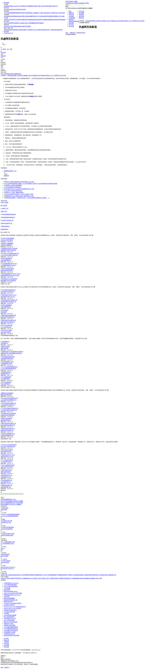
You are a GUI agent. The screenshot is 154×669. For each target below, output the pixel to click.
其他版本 (81, 14)
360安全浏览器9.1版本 (7, 535)
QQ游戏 (14, 501)
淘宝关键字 (4, 312)
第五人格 (19, 23)
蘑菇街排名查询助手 (6, 395)
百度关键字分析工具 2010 (8, 296)
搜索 (66, 6)
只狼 (28, 29)
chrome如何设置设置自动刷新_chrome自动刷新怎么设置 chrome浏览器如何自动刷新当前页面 (31, 183)
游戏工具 (113, 575)
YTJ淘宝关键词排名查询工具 (9, 410)
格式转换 (21, 13)
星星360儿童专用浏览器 (10, 622)
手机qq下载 (99, 578)
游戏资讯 (20, 26)
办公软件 (20, 6)
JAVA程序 (23, 575)
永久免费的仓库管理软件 (11, 630)
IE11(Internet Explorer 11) (7, 568)
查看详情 (6, 175)
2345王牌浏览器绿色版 (10, 584)
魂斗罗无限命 (111, 21)
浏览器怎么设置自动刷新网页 (13, 185)
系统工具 (55, 6)
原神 (10, 23)
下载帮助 (6, 642)
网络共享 (33, 575)
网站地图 (6, 2)
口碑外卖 (81, 578)
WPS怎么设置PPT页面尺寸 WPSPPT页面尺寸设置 (19, 194)
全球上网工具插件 (6, 332)
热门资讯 (71, 24)
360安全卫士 (74, 8)
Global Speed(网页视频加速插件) (10, 516)
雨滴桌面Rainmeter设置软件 (8, 280)
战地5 (55, 29)
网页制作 (28, 575)
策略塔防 (32, 16)
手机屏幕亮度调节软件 (7, 358)
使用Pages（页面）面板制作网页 (14, 192)
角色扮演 (42, 16)
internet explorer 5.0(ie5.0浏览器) (12, 608)
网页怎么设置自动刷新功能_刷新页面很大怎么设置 (19, 181)
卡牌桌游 (27, 16)
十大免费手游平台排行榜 (137, 21)
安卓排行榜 (22, 9)
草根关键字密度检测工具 (8, 317)
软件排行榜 (68, 1)
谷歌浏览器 (4, 509)
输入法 (13, 6)
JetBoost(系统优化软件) (7, 466)
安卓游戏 (16, 9)
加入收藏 (74, 1)
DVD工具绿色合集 (6, 327)
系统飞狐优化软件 (6, 471)
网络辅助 (52, 575)
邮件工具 (72, 575)
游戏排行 (16, 29)
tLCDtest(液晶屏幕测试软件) (8, 368)
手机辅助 (27, 13)
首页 (70, 11)
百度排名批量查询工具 (7, 435)
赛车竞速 (42, 19)
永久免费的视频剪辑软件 (11, 627)
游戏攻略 (6, 29)
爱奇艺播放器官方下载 (67, 578)
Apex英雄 (37, 29)
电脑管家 (8, 499)
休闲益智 (11, 16)
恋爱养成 (57, 19)
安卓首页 (6, 9)
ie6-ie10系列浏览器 (9, 620)
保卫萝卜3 (48, 29)
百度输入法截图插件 (6, 245)
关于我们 (6, 638)
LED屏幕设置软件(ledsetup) (8, 265)
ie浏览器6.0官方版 (6, 522)
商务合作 (6, 640)
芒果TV (14, 502)
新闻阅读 (77, 575)
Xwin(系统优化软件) (6, 461)
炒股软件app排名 (8, 623)
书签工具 (98, 575)
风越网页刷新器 (80, 32)
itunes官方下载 (48, 578)
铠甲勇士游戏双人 (102, 21)
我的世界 (59, 29)
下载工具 (39, 6)
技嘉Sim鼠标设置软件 (7, 270)
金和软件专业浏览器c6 (10, 610)
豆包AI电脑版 (88, 8)
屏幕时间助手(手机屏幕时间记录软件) (11, 353)
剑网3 (52, 29)
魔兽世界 (35, 23)
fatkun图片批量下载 (9, 611)
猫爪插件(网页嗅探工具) (10, 600)
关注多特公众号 (8, 33)
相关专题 (81, 16)
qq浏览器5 (7, 596)
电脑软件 (71, 13)
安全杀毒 (44, 6)
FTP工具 (43, 575)
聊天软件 (3, 501)
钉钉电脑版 (20, 501)
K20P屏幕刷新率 (5, 378)
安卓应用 (71, 14)
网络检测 (38, 575)
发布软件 (6, 31)
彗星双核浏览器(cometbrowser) (12, 595)
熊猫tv (94, 578)
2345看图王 (18, 504)
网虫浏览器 (7, 589)
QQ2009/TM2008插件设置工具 (9, 255)
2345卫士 (13, 499)
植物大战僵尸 (23, 29)
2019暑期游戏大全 (26, 578)
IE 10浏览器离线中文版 (7, 543)
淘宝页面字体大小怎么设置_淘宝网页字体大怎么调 (19, 189)
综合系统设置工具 (6, 482)
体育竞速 (47, 16)
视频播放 (30, 6)
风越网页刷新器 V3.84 (10, 171)
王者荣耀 (30, 23)
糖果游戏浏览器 (8, 601)
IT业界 (11, 26)
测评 (29, 26)
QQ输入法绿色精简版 (7, 240)
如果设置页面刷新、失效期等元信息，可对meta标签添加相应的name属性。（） (27, 197)
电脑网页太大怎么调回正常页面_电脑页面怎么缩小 (19, 196)
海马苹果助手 (17, 578)
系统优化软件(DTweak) (7, 456)
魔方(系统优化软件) (6, 451)
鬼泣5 (26, 23)
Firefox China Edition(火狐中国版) (13, 593)
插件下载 (57, 575)
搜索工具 (82, 575)
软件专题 (71, 26)
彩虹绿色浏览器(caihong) (11, 591)
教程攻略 (71, 23)
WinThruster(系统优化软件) (8, 446)
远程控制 (17, 575)
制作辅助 (93, 575)
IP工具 (47, 575)
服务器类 (62, 575)
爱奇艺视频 (81, 8)
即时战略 (21, 19)
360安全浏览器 (5, 562)
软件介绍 (81, 11)
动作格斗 (6, 19)
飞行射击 (16, 19)
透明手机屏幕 (4, 348)
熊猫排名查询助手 (6, 420)
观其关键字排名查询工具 (8, 322)
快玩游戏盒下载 (56, 578)
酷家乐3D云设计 (10, 504)
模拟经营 (52, 16)
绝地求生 (6, 23)
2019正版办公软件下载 (37, 578)
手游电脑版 (72, 18)
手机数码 (15, 26)
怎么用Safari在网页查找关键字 (13, 190)
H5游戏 (62, 16)
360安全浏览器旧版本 (7, 529)
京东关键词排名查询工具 (8, 405)
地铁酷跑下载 (88, 578)
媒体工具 (3, 502)
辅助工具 (57, 16)
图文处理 (3, 504)
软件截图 (81, 13)
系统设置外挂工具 (6, 477)
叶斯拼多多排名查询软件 (8, 415)
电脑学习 (37, 13)
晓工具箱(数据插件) (9, 617)
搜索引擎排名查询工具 (7, 430)
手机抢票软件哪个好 (91, 21)
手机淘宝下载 (4, 578)
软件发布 (6, 643)
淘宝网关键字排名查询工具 (8, 301)
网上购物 (108, 575)
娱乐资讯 (25, 26)
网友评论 (81, 18)
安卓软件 (11, 9)
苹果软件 (71, 19)
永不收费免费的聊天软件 (11, 628)
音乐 (16, 6)
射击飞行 (37, 16)
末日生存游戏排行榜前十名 (122, 21)
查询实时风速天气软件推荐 (11, 635)
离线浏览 (72, 32)
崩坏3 (23, 23)
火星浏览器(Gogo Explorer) (11, 583)
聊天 (5, 6)
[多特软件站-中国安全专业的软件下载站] (77, 3)
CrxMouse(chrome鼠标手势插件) (12, 603)
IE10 (2, 549)
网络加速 (12, 575)
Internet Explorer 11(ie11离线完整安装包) (15, 606)
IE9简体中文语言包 (9, 605)
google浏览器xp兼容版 (10, 615)
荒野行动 (32, 29)
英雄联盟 (41, 23)
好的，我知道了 (5, 667)
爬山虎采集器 (4, 556)
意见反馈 (6, 647)
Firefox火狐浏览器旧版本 (11, 586)
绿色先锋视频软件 (6, 260)
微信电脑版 (9, 501)
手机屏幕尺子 (4, 343)
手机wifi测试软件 (5, 383)
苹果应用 (71, 21)
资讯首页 (6, 26)
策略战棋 (32, 19)
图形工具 (25, 6)
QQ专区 (51, 13)
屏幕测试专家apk (5, 373)
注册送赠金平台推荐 (9, 632)
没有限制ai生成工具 (9, 633)
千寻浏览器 (7, 588)
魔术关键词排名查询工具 (8, 425)
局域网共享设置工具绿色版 (8, 250)
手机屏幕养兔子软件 (6, 363)
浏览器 (35, 6)
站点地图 (6, 645)
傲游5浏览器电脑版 (9, 598)
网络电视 (9, 6)
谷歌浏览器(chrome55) (10, 618)
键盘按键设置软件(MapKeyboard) (10, 275)
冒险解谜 (62, 19)
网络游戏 (16, 16)
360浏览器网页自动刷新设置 (13, 187)
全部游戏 (6, 16)
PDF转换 (10, 578)
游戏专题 (11, 29)
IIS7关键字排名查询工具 (7, 291)
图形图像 (11, 13)
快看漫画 (76, 578)
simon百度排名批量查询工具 (9, 400)
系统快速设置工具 (6, 487)
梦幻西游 (14, 23)
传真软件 (103, 575)
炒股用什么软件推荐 (9, 625)
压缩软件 (50, 6)
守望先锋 (42, 29)
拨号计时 (67, 575)
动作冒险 (21, 16)
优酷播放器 (9, 502)
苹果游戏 (76, 21)
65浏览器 (6, 613)
